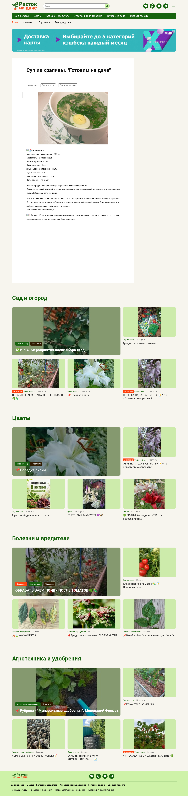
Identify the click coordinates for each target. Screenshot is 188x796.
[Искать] (107, 6)
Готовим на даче (68, 85)
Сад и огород (48, 85)
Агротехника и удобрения (46, 658)
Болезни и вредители (41, 538)
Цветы (21, 418)
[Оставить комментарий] (19, 95)
